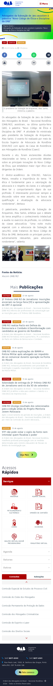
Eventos (12, 42)
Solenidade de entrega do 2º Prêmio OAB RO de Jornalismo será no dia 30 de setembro (26, 384)
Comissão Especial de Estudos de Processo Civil (24, 588)
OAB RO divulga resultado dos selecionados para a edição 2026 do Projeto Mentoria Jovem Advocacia (25, 409)
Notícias (21, 42)
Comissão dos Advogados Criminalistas (20, 614)
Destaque (6, 295)
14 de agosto (17, 347)
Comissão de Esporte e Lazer (15, 622)
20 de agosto (28, 321)
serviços (8, 481)
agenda (7, 552)
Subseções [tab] (39, 576)
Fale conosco (27, 672)
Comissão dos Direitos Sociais (16, 631)
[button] (26, 581)
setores (7, 560)
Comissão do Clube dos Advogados (18, 597)
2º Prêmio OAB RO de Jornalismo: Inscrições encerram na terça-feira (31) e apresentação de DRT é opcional (26, 302)
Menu (45, 4)
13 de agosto (28, 379)
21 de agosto (28, 295)
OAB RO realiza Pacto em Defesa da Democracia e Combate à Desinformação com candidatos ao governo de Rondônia (26, 328)
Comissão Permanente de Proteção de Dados (23, 605)
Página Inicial (8, 26)
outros (7, 567)
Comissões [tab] (14, 576)
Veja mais (25, 455)
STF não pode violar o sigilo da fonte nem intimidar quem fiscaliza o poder (24, 433)
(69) (11, 658)
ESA (4, 42)
